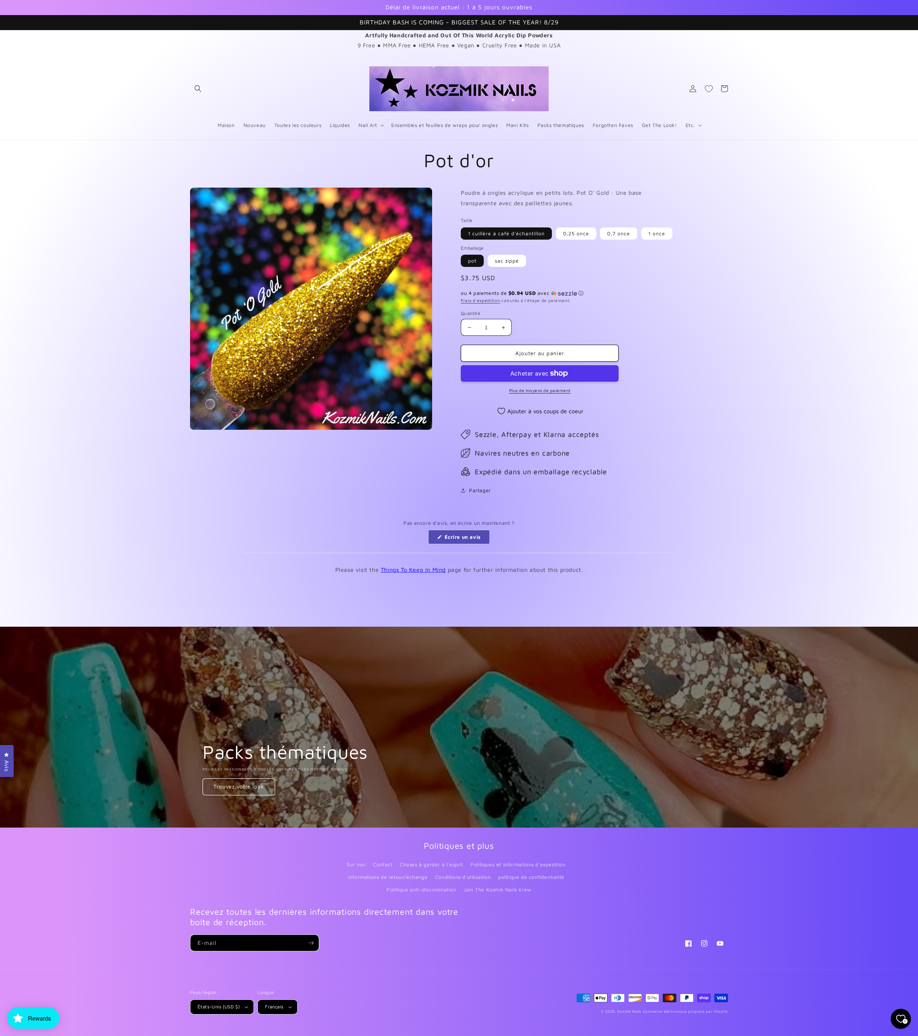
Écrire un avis (466, 538)
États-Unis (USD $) (219, 1006)
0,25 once (576, 233)
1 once (656, 233)
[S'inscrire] (311, 942)
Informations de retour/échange (387, 877)
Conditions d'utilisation (463, 877)
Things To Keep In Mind (413, 569)
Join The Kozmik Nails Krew (497, 889)
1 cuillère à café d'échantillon (506, 233)
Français (274, 1006)
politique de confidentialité (531, 877)
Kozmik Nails (629, 1011)
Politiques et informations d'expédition (518, 864)
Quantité (470, 313)
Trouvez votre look (238, 786)
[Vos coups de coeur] (708, 88)
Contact (382, 864)
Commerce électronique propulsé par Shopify (685, 1011)
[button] (198, 88)
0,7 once (618, 233)
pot (472, 261)
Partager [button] (480, 490)
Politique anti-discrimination (421, 889)
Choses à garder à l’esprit (431, 864)
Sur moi (356, 864)
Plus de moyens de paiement (540, 390)
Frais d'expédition (480, 300)
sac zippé (507, 261)
